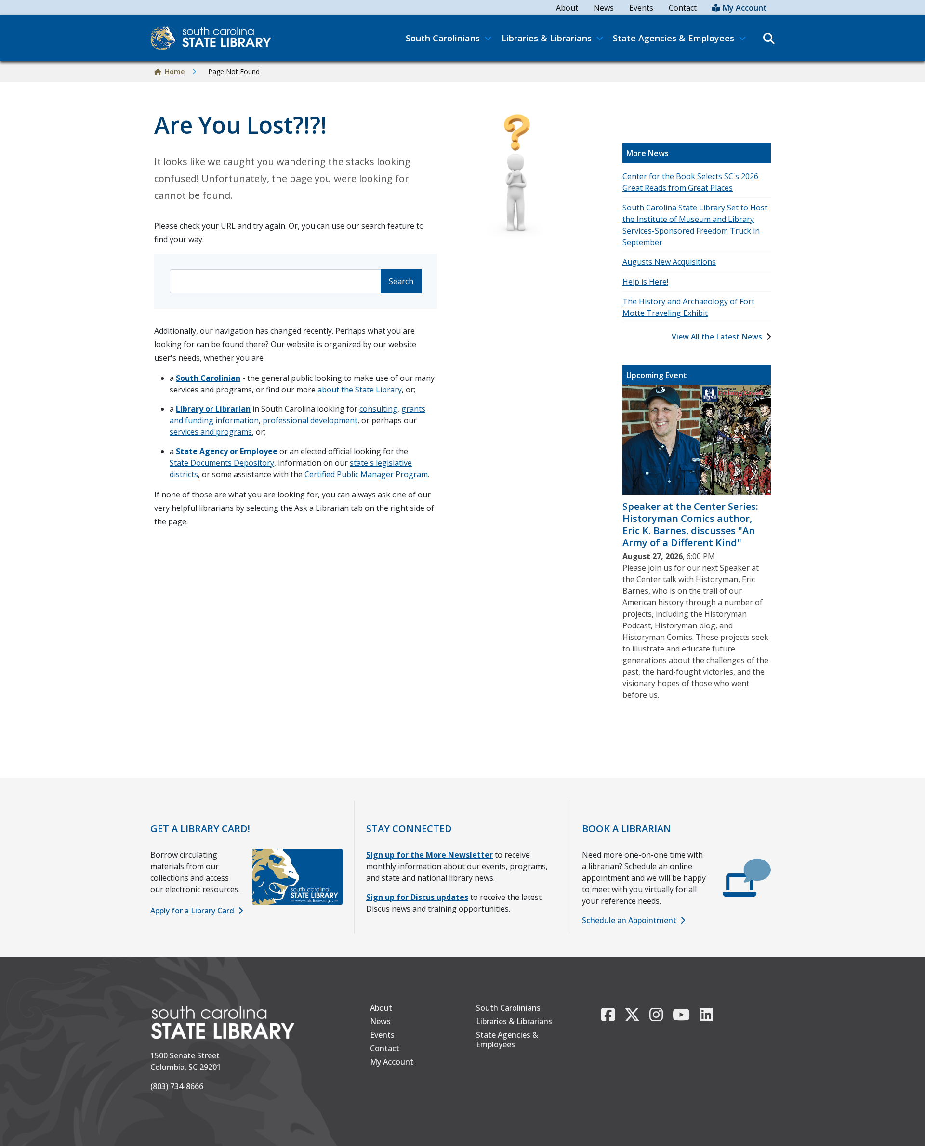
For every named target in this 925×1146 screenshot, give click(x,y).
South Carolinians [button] (443, 38)
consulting (378, 409)
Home (175, 71)
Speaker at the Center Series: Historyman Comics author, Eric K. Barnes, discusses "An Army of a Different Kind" (690, 524)
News (604, 7)
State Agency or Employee (227, 451)
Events (641, 7)
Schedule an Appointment (629, 920)
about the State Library (359, 389)
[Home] (214, 38)
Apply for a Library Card (192, 910)
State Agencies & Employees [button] (673, 38)
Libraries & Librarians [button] (547, 38)
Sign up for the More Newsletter (429, 854)
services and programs (211, 432)
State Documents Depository (222, 462)
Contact (683, 7)
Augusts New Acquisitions (669, 262)
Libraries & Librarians (514, 1021)
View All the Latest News (717, 336)
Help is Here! (645, 281)
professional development (310, 420)
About (567, 7)
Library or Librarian (213, 409)
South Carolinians (508, 1008)
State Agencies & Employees (507, 1039)
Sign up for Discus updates (417, 897)
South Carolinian (208, 378)
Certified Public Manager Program (366, 474)
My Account (745, 7)
